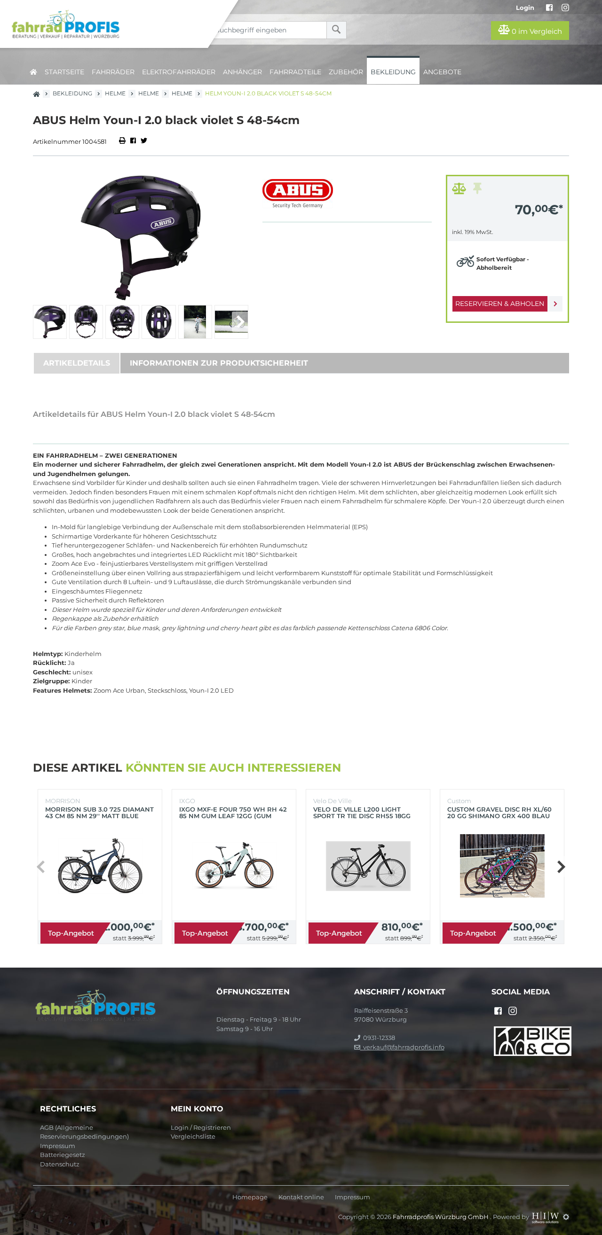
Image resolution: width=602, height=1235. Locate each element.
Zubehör (346, 72)
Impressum (57, 1145)
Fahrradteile (295, 72)
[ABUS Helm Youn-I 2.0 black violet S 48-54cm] (140, 237)
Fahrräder (113, 72)
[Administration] (566, 1216)
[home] (33, 70)
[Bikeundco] (532, 1040)
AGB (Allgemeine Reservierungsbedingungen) (84, 1132)
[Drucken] (123, 141)
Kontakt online (301, 1197)
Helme (115, 93)
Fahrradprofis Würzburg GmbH (441, 1216)
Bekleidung (393, 72)
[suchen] (336, 30)
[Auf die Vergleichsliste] (460, 191)
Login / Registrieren (201, 1127)
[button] (240, 322)
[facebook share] (133, 141)
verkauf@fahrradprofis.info (402, 1047)
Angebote (442, 72)
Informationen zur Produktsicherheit (219, 363)
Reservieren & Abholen (499, 303)
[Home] (111, 24)
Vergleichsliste (193, 1136)
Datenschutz (59, 1164)
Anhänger (242, 72)
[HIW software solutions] (546, 1216)
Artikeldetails (76, 363)
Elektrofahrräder (178, 72)
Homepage (250, 1197)
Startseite (64, 72)
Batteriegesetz (62, 1154)
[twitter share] (144, 141)
